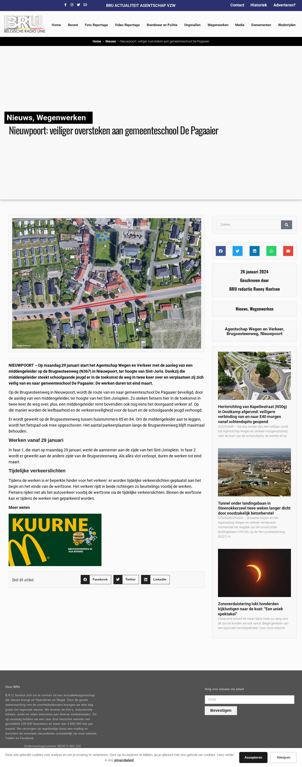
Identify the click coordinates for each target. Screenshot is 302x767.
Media (239, 25)
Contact (237, 5)
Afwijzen (283, 757)
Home (56, 25)
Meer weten (19, 507)
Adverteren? (284, 5)
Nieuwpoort (271, 333)
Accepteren (253, 757)
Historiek (258, 5)
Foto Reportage (96, 25)
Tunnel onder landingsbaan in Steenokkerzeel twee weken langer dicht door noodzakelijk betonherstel (254, 508)
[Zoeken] (286, 224)
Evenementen (261, 25)
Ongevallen (192, 25)
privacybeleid (124, 760)
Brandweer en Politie (162, 25)
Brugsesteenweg (242, 333)
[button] (96, 579)
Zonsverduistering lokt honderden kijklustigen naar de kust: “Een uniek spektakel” (250, 608)
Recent (73, 25)
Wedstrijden (287, 25)
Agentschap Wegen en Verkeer (254, 329)
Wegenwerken (218, 25)
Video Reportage (127, 25)
